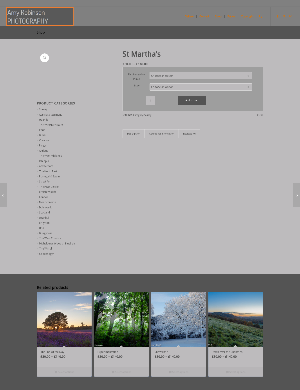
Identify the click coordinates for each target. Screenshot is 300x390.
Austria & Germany (50, 114)
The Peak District (49, 186)
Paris (42, 130)
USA (41, 228)
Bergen (43, 145)
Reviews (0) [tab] (189, 133)
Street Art (44, 181)
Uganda (44, 119)
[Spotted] (3, 195)
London (44, 197)
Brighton (44, 222)
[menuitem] (189, 16)
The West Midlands (50, 155)
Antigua (43, 150)
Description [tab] (133, 133)
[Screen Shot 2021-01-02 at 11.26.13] (40, 16)
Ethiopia (44, 161)
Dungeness (45, 233)
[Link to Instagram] (290, 16)
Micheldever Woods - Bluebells (57, 243)
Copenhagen (46, 253)
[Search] (260, 16)
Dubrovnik (45, 207)
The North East (48, 171)
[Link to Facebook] (277, 16)
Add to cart (192, 100)
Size (137, 85)
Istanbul (44, 217)
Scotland (44, 212)
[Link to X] (284, 16)
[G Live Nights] (296, 195)
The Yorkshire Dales (51, 125)
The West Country (50, 238)
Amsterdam (46, 166)
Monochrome (47, 202)
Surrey (43, 109)
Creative (44, 140)
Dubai (42, 135)
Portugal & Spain (49, 176)
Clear (260, 115)
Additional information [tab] (161, 133)
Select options (65, 372)
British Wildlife (47, 191)
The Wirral (45, 248)
